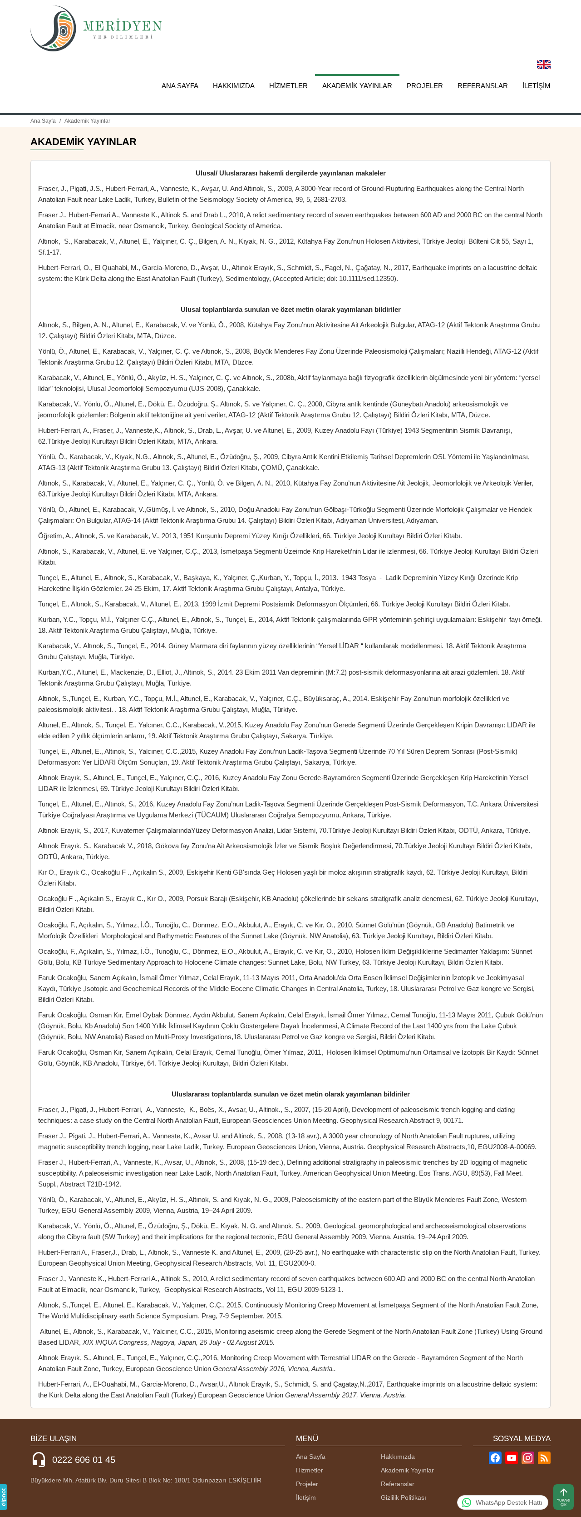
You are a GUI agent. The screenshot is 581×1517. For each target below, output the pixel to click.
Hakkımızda (234, 86)
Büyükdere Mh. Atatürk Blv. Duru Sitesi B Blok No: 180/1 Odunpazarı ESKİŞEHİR (145, 1480)
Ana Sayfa (180, 86)
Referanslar (483, 86)
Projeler (425, 86)
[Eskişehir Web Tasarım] (3, 1497)
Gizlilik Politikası (403, 1497)
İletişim (536, 86)
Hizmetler (288, 86)
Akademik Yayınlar (357, 86)
